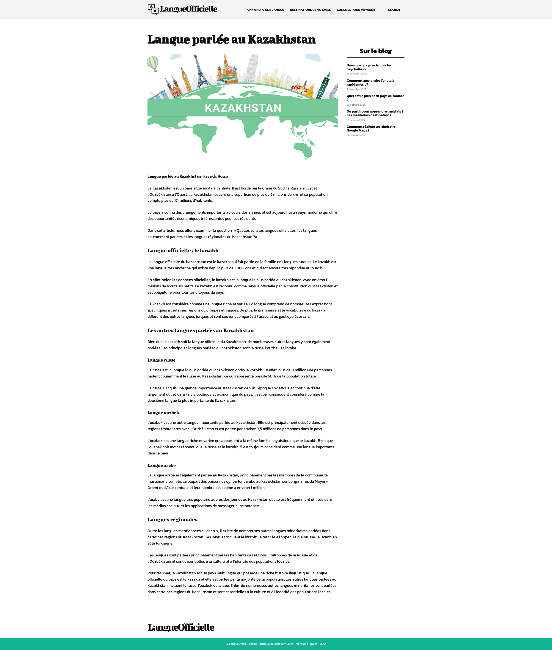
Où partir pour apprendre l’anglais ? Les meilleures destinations (375, 113)
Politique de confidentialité (275, 644)
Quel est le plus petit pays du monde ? (375, 97)
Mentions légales (306, 644)
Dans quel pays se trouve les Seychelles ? (369, 67)
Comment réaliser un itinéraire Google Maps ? (371, 128)
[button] (394, 9)
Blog (323, 644)
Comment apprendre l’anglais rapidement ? (370, 82)
